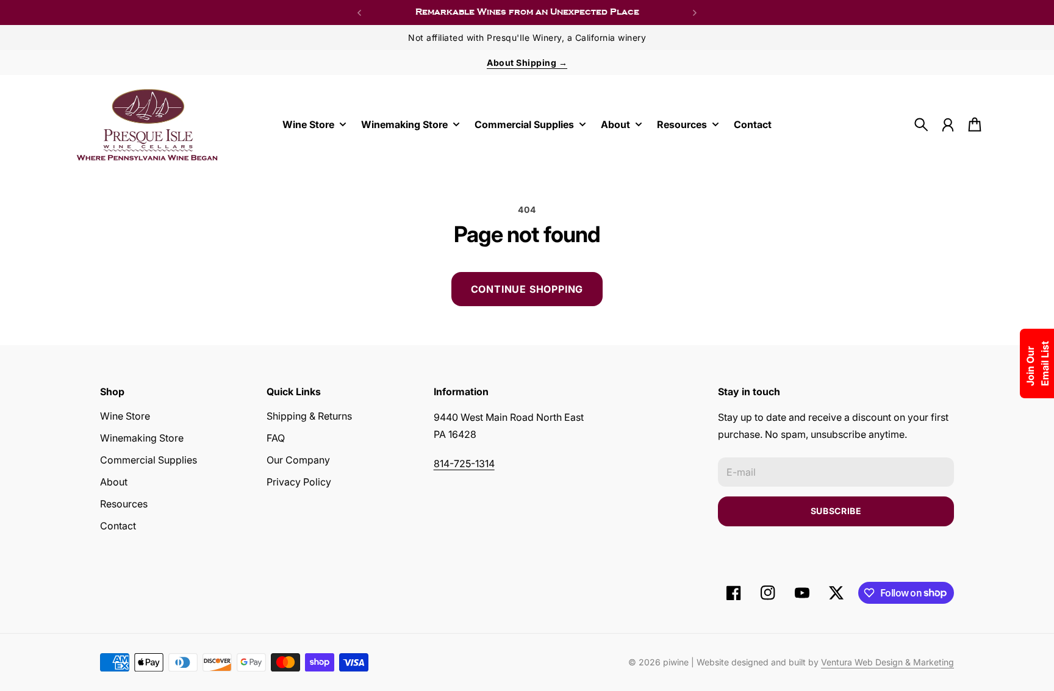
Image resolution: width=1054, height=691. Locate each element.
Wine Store (125, 416)
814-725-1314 (464, 463)
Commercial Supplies (148, 460)
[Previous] (359, 12)
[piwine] (147, 124)
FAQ (276, 438)
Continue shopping (527, 289)
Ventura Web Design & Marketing (887, 662)
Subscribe (836, 511)
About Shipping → (527, 62)
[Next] (695, 12)
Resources (124, 504)
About (113, 482)
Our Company (298, 460)
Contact (118, 526)
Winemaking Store (142, 438)
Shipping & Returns (309, 416)
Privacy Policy (299, 482)
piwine (676, 662)
